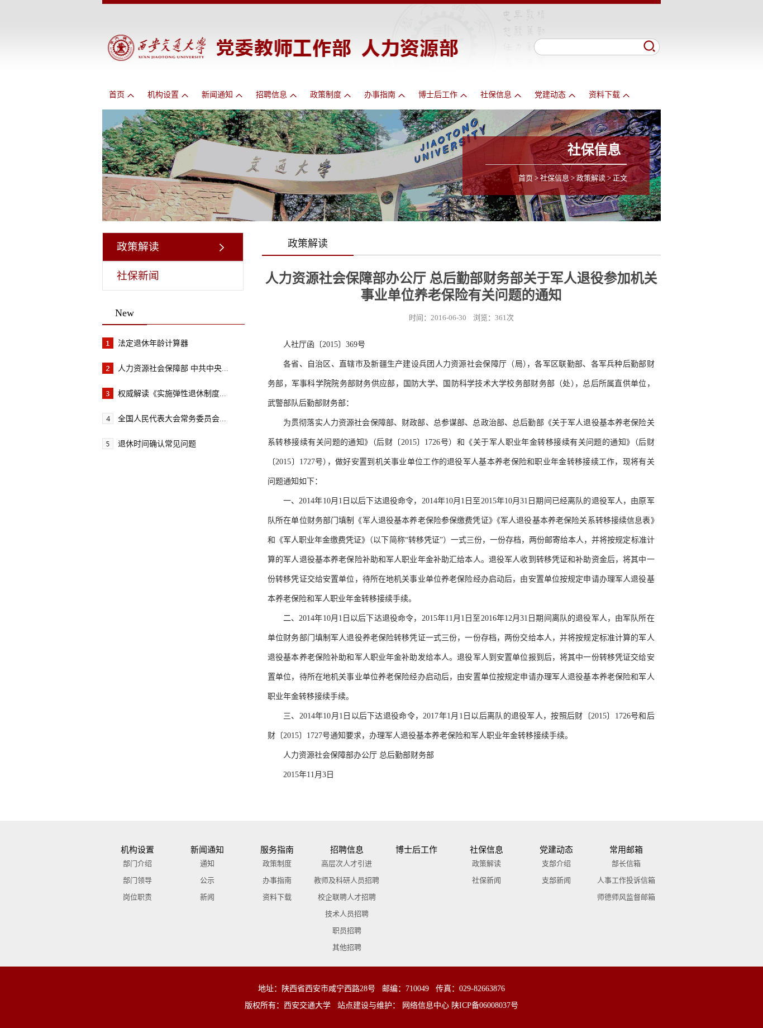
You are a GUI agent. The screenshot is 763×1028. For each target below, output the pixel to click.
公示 (207, 880)
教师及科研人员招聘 (346, 880)
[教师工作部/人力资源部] (283, 58)
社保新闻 (138, 276)
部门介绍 (137, 863)
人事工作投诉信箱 (626, 880)
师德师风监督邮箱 (626, 897)
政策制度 (325, 95)
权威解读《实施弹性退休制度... (172, 393)
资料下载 (604, 95)
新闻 (207, 897)
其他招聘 (346, 947)
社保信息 (496, 95)
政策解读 (590, 178)
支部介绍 (556, 863)
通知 (207, 863)
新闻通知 (217, 95)
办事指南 (379, 95)
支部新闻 (556, 880)
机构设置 (163, 95)
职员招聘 (346, 930)
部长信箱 (626, 863)
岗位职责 (137, 897)
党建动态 (550, 95)
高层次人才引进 (346, 863)
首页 (117, 95)
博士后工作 (437, 95)
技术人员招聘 (347, 914)
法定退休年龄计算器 (153, 343)
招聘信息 (271, 95)
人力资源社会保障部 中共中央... (173, 368)
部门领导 (137, 880)
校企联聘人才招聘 (347, 897)
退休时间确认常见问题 (157, 444)
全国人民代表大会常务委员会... (172, 419)
